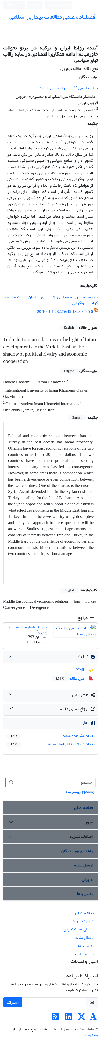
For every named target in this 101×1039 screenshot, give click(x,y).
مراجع (83, 617)
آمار (85, 722)
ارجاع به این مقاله (74, 708)
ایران (32, 297)
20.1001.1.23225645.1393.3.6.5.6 (65, 311)
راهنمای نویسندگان (77, 851)
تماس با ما (85, 893)
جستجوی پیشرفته (80, 791)
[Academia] (93, 1018)
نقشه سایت (84, 954)
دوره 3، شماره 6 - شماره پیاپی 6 (28, 629)
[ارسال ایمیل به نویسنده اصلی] (75, 87)
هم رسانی (80, 694)
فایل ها (82, 656)
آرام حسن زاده (54, 88)
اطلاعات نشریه (81, 836)
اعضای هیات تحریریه (77, 929)
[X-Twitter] (81, 1018)
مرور (89, 822)
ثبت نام (35, 4)
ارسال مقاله (83, 865)
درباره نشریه (83, 921)
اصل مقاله (71, 678)
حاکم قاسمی (88, 88)
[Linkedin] (68, 1018)
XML (81, 670)
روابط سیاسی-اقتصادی (59, 297)
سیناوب (91, 1035)
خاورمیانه (90, 297)
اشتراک (12, 1002)
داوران (87, 879)
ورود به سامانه (58, 5)
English (12, 5)
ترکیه (18, 297)
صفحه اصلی (83, 807)
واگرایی (78, 303)
